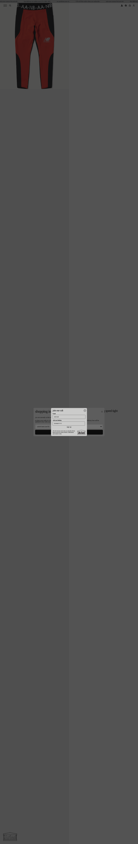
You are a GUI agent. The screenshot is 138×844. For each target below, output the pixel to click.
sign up (69, 427)
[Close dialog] (85, 410)
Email (54, 413)
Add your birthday (57, 420)
